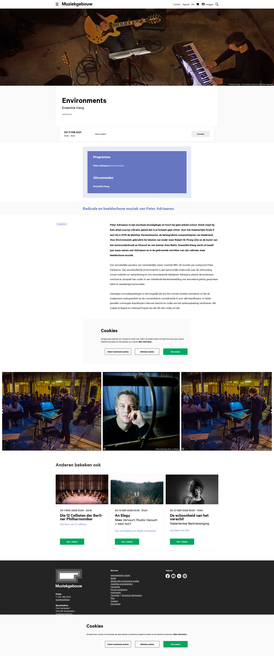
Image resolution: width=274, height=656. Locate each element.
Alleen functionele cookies (118, 351)
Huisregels (116, 592)
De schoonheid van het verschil (189, 517)
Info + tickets (72, 541)
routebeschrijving (64, 613)
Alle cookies (175, 351)
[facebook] (168, 576)
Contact (176, 4)
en (193, 4)
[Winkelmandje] (198, 4)
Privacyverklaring (119, 589)
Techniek (115, 595)
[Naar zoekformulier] (216, 4)
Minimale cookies (147, 351)
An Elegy (122, 515)
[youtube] (173, 576)
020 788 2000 (64, 596)
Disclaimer (116, 603)
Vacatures (115, 586)
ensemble (62, 224)
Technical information (131, 595)
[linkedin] (179, 576)
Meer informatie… (145, 341)
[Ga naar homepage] (77, 4)
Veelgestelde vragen (120, 575)
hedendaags (67, 114)
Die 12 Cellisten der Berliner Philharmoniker (81, 517)
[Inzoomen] (104, 449)
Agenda (186, 4)
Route (113, 578)
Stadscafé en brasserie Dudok (125, 581)
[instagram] (185, 576)
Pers (113, 598)
